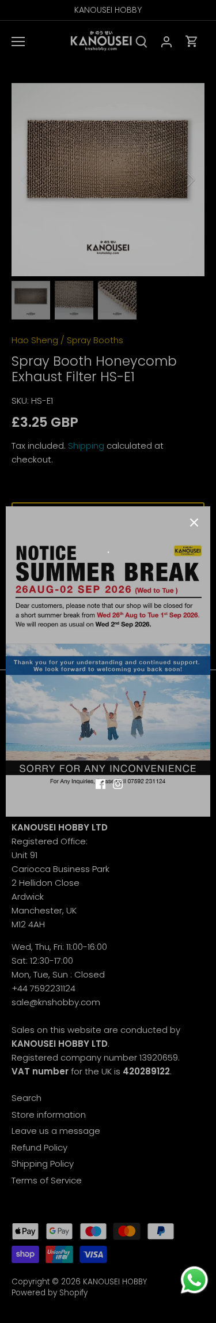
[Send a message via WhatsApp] (194, 1280)
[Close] (194, 522)
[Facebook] (100, 783)
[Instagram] (118, 783)
